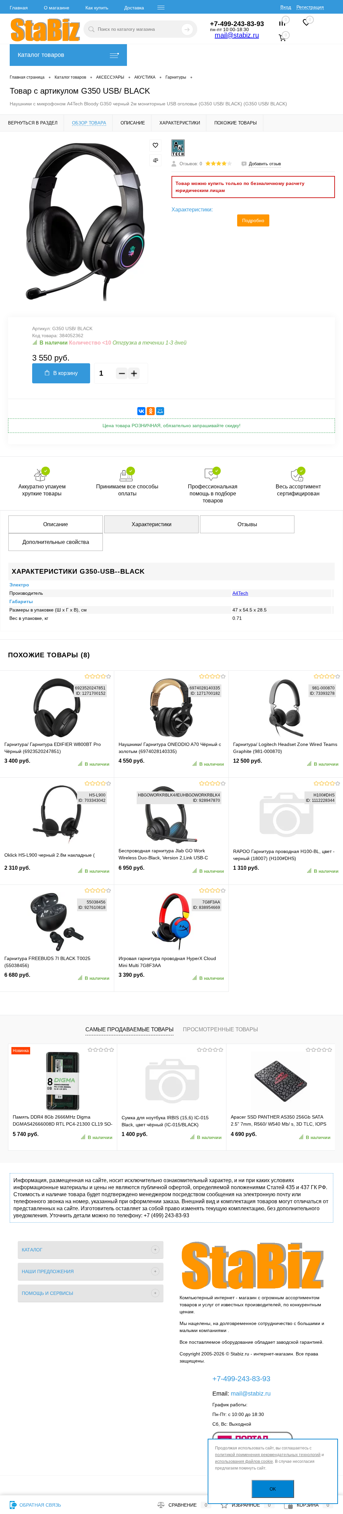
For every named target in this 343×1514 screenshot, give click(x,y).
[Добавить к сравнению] (155, 160)
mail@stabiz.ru (237, 35)
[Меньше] (122, 373)
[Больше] (134, 373)
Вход (285, 7)
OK (273, 1489)
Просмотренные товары (220, 1029)
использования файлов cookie (244, 1461)
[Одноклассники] (151, 411)
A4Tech (240, 593)
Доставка (134, 7)
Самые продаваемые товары (129, 1029)
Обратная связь (39, 1505)
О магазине (56, 7)
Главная (19, 7)
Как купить (96, 7)
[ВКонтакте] (141, 411)
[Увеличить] (85, 220)
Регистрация (310, 7)
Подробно (253, 220)
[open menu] (161, 8)
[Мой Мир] (160, 411)
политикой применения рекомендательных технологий (268, 1454)
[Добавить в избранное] (155, 145)
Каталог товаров (41, 55)
